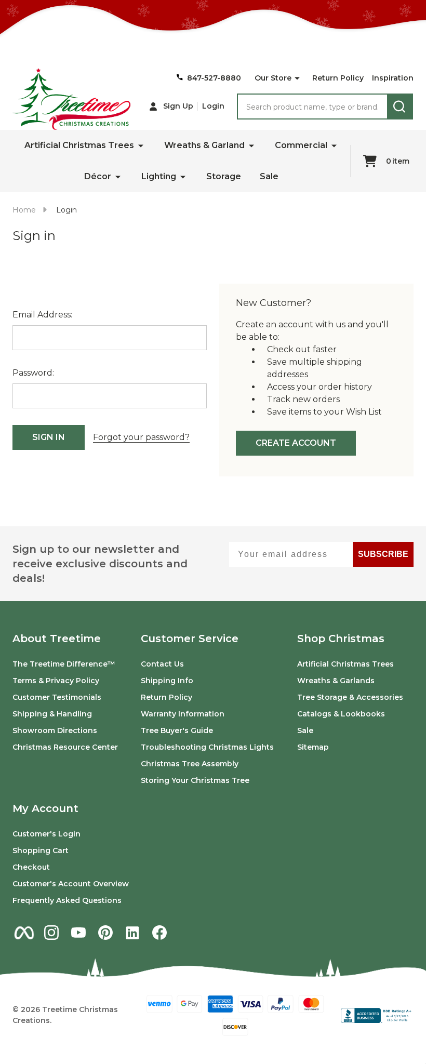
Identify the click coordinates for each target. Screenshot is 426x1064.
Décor (97, 176)
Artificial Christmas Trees (79, 145)
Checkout (31, 867)
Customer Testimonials (56, 697)
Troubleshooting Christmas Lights (207, 747)
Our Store (273, 78)
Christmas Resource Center (65, 747)
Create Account (296, 443)
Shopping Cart (40, 850)
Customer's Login (46, 834)
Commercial (301, 145)
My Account (45, 808)
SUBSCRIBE (383, 554)
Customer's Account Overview (70, 883)
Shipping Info (167, 680)
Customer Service (189, 638)
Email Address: (42, 315)
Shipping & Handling (52, 714)
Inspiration (393, 78)
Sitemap (313, 747)
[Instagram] (51, 932)
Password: (33, 373)
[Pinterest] (105, 932)
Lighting (158, 176)
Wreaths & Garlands (336, 680)
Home (24, 210)
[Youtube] (78, 932)
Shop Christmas (340, 638)
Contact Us (162, 664)
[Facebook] (159, 932)
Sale (269, 176)
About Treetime (56, 638)
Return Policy (338, 78)
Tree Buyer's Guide (177, 730)
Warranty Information (182, 714)
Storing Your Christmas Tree (195, 780)
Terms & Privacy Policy (55, 680)
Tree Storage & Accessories (350, 697)
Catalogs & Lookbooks (341, 714)
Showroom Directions (54, 730)
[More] (297, 78)
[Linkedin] (132, 932)
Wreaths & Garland (204, 145)
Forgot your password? (141, 437)
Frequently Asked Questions (67, 900)
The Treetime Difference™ (63, 664)
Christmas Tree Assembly (189, 763)
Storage (223, 176)
